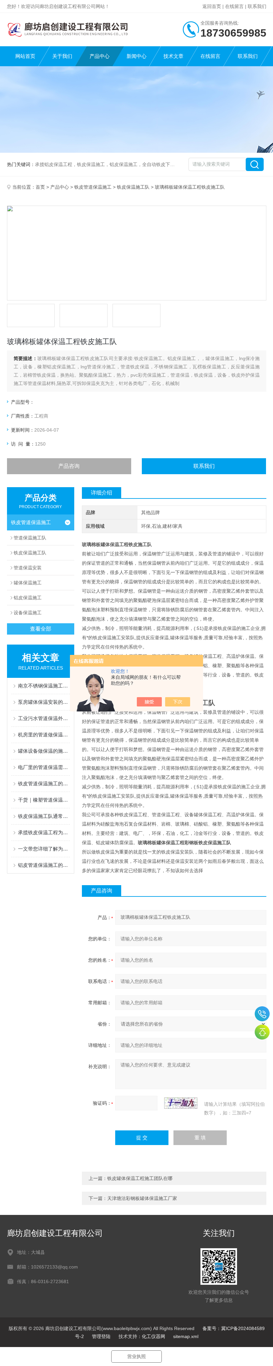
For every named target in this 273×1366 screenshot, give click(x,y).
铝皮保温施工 (28, 597)
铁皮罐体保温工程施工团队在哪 (139, 1178)
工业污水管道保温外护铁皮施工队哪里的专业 (44, 718)
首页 (40, 187)
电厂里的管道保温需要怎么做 (44, 767)
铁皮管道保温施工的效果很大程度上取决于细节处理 (44, 783)
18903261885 (262, 1013)
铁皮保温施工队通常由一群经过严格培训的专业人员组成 (44, 816)
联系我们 (257, 6)
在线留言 (234, 6)
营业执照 (136, 1356)
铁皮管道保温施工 (93, 187)
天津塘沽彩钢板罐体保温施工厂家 (142, 1198)
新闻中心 (136, 56)
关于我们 (62, 56)
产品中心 (100, 56)
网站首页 (25, 56)
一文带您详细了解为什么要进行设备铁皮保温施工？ (44, 849)
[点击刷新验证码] (180, 1103)
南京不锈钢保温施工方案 (44, 685)
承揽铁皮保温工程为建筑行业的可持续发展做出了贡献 (44, 832)
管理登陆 (101, 1336)
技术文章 (173, 56)
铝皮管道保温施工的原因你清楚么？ (44, 865)
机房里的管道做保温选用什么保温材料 (44, 734)
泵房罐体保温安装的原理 (44, 702)
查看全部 (40, 629)
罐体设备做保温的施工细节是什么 (44, 751)
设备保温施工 (28, 612)
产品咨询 (69, 466)
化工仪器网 (153, 1336)
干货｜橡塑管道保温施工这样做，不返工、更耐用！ (44, 800)
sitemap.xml (185, 1336)
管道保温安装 (28, 567)
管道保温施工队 (30, 537)
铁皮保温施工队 (133, 187)
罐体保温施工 (28, 582)
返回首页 (211, 6)
